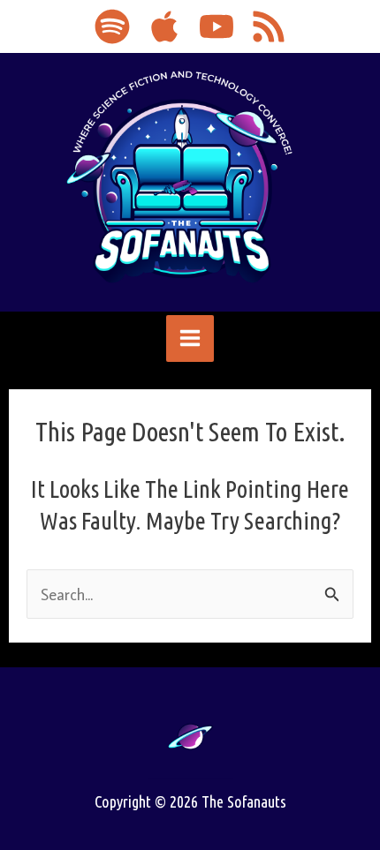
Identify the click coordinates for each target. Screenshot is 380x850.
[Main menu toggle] (189, 338)
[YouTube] (216, 26)
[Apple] (164, 26)
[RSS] (268, 26)
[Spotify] (112, 26)
